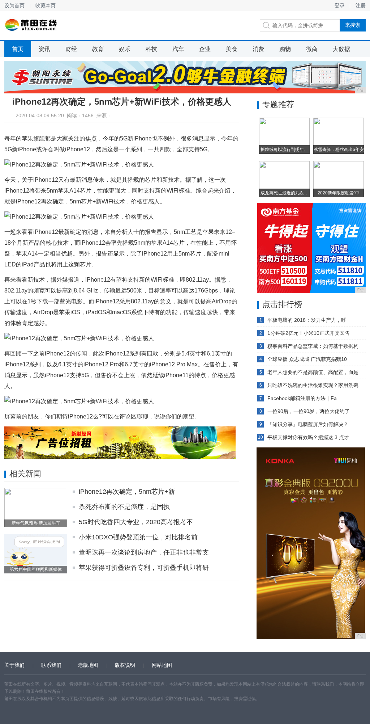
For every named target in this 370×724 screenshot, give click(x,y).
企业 (205, 49)
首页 (17, 49)
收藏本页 (45, 5)
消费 (258, 49)
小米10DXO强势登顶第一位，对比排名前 (138, 537)
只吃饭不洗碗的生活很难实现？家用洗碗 (312, 385)
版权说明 (125, 665)
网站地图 (162, 665)
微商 (312, 49)
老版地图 (88, 665)
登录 (340, 5)
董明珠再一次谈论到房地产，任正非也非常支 (144, 552)
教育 (98, 49)
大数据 (341, 49)
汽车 (178, 49)
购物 (285, 49)
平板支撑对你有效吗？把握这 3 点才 (308, 437)
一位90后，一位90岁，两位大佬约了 (308, 411)
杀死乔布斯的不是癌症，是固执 (124, 506)
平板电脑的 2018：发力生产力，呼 (306, 320)
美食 (231, 49)
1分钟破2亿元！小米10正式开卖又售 (308, 333)
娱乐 (124, 49)
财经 (71, 49)
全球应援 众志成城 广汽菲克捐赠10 (307, 359)
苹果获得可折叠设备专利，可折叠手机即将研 (144, 567)
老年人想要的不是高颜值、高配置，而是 (312, 372)
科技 (151, 49)
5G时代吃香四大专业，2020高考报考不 (136, 522)
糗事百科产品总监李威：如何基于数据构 (312, 346)
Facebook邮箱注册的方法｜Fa (302, 398)
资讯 (44, 49)
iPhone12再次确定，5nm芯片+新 (127, 491)
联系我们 (51, 665)
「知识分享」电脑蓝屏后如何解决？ (307, 424)
